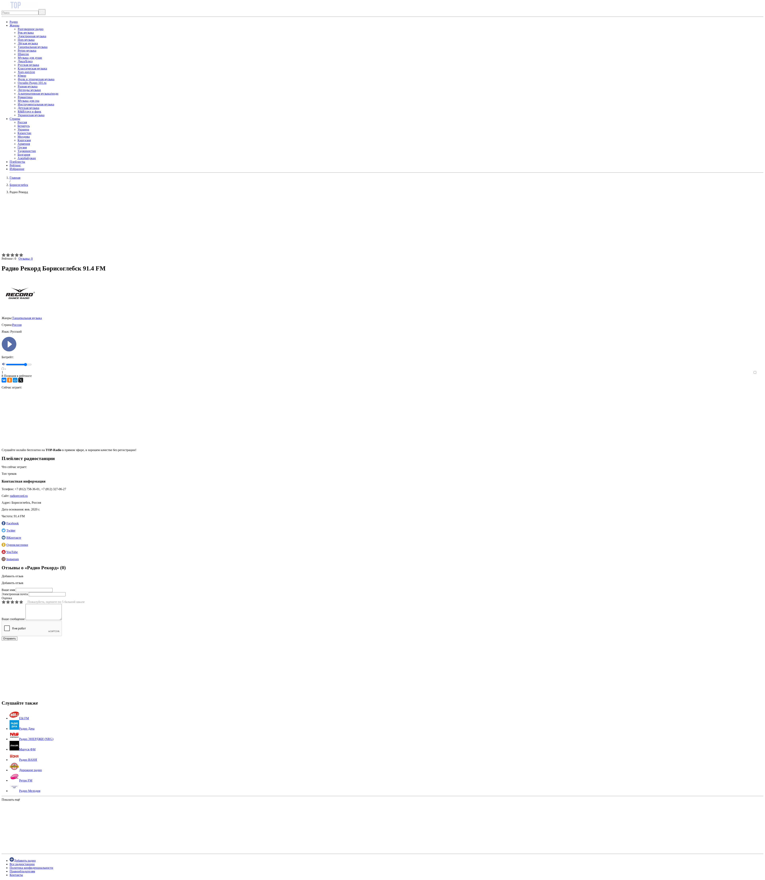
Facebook (12, 523)
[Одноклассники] (9, 380)
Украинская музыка (31, 115)
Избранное (17, 169)
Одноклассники (17, 545)
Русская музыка (28, 65)
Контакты (16, 875)
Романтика (25, 97)
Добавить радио (25, 860)
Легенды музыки (29, 90)
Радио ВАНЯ (28, 759)
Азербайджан (27, 158)
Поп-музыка (26, 39)
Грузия (22, 147)
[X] (20, 380)
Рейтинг (15, 165)
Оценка (7, 598)
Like (760, 372)
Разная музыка (27, 86)
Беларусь (24, 126)
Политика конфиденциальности (31, 867)
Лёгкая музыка (28, 43)
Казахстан (24, 133)
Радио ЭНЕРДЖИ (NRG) (36, 739)
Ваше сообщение (13, 619)
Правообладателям (22, 871)
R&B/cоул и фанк (29, 111)
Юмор (22, 75)
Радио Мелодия (29, 790)
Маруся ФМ (27, 749)
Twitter (10, 530)
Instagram (12, 559)
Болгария (24, 154)
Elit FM (24, 718)
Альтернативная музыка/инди (38, 93)
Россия (22, 122)
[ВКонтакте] (4, 380)
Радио (14, 22)
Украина (23, 129)
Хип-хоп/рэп (26, 72)
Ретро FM (25, 780)
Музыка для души (30, 57)
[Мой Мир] (15, 380)
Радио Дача (26, 728)
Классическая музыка (32, 68)
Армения (24, 144)
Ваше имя (8, 590)
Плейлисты (17, 161)
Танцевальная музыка (32, 47)
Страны (15, 118)
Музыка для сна (28, 100)
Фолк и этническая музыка (36, 79)
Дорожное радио (30, 770)
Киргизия (24, 140)
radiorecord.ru (19, 496)
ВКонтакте (13, 537)
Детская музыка (28, 108)
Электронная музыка (32, 36)
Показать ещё (11, 799)
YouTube (12, 552)
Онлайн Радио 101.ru (32, 83)
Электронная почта (15, 594)
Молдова (24, 136)
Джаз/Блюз (25, 61)
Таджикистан (27, 151)
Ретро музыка (27, 50)
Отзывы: (26, 258)
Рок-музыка (26, 32)
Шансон (23, 54)
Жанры (14, 25)
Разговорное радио (30, 29)
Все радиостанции (22, 864)
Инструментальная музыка (36, 104)
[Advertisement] (121, 225)
